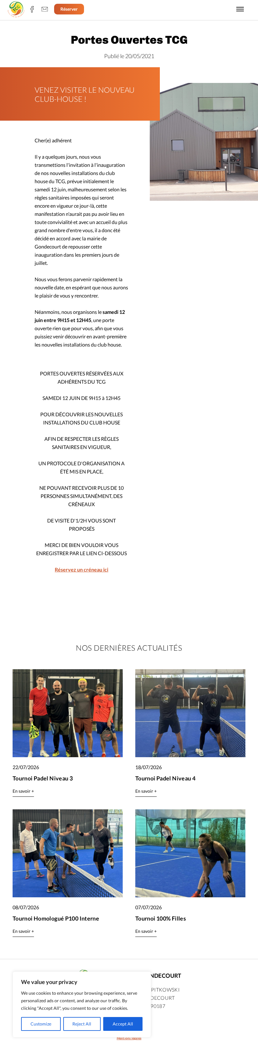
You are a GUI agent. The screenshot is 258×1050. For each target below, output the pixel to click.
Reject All (81, 1023)
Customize (41, 1023)
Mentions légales (129, 1038)
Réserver (69, 9)
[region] (82, 1004)
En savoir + (23, 791)
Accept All (123, 1023)
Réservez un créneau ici (81, 569)
